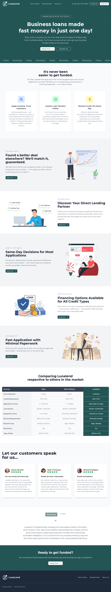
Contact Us (93, 4)
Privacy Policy (7, 587)
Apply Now (104, 4)
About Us (58, 4)
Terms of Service (19, 587)
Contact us (63, 49)
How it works (34, 4)
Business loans (47, 4)
